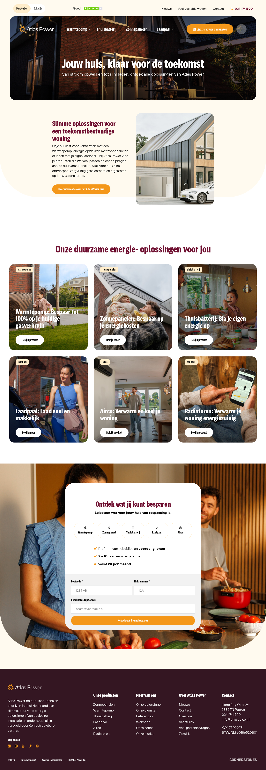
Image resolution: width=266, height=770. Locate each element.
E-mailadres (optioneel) (83, 600)
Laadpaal (156, 532)
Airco (180, 532)
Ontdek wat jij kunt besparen (133, 620)
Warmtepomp (85, 532)
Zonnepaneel (109, 532)
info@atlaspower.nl (236, 719)
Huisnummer (142, 581)
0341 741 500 (231, 714)
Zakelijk (38, 8)
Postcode (77, 581)
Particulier (21, 8)
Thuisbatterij (133, 532)
